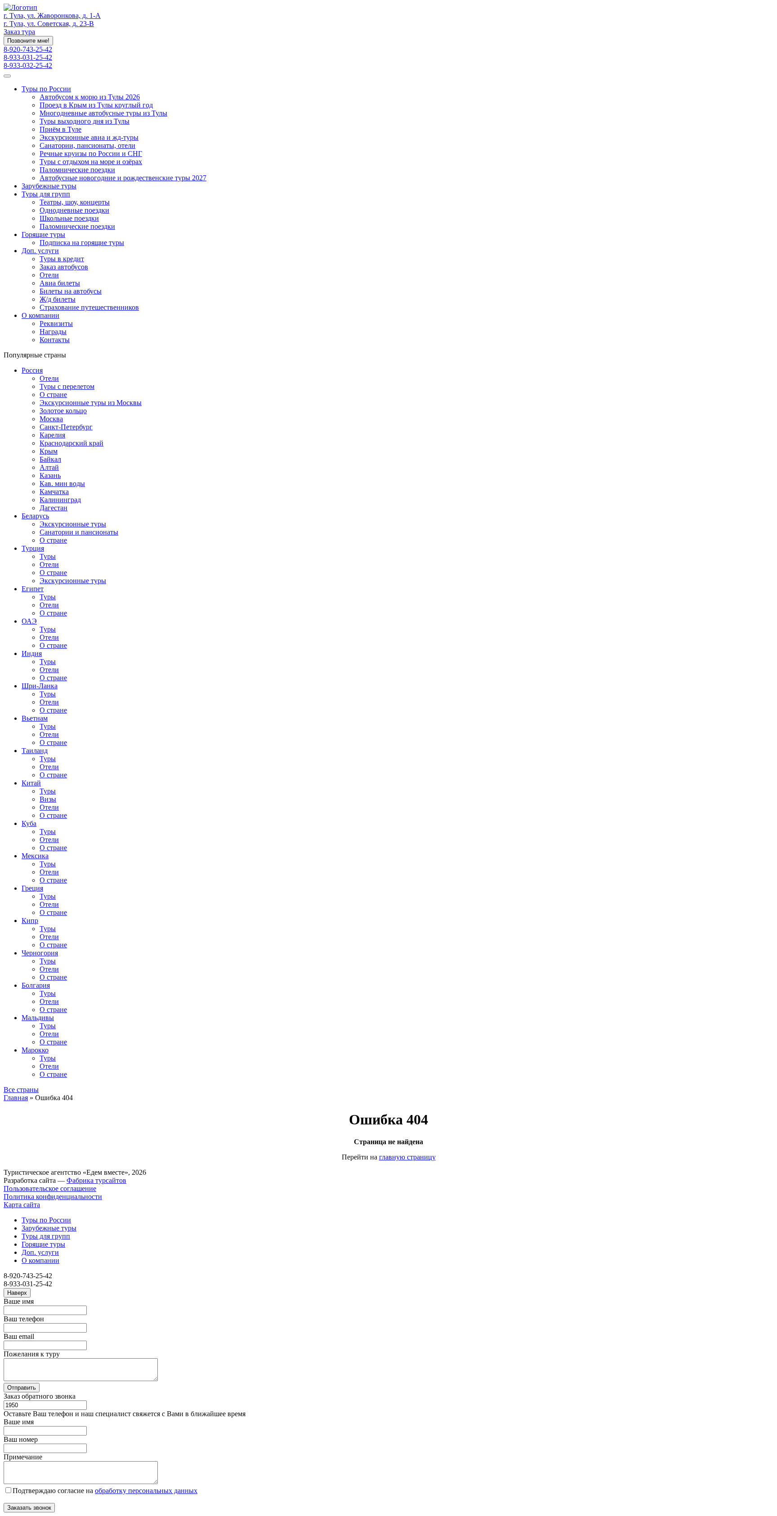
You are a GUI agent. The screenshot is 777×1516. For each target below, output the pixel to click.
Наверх (17, 1292)
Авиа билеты (60, 283)
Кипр (30, 920)
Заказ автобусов (64, 267)
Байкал (50, 459)
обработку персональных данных (146, 1490)
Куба (29, 823)
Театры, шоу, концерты (75, 202)
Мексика (35, 856)
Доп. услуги (40, 250)
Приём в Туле (60, 129)
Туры (48, 556)
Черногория (40, 953)
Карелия (52, 435)
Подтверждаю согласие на (105, 1490)
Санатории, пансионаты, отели (87, 145)
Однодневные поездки (74, 210)
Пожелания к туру (32, 1354)
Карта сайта (22, 1204)
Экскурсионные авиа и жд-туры (89, 137)
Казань (50, 475)
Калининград (60, 500)
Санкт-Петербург (66, 427)
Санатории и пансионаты (79, 532)
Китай (31, 783)
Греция (32, 888)
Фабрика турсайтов (96, 1180)
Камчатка (54, 491)
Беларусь (35, 516)
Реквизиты (56, 323)
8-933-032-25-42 (28, 65)
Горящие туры (43, 234)
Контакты (55, 339)
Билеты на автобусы (71, 291)
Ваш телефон (24, 1319)
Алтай (49, 467)
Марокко (35, 1050)
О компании (40, 315)
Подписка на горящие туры (82, 242)
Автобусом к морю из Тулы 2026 (90, 97)
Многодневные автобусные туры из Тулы (103, 113)
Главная (16, 1097)
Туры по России (46, 89)
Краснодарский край (71, 443)
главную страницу (407, 1157)
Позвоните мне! (28, 40)
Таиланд (35, 750)
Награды (53, 331)
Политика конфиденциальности (53, 1196)
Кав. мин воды (62, 483)
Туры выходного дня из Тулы (85, 121)
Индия (32, 653)
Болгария (36, 985)
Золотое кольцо (63, 411)
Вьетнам (35, 718)
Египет (33, 589)
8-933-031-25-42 (28, 57)
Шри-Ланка (40, 686)
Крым (49, 451)
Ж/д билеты (58, 299)
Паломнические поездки (77, 170)
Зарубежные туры (49, 186)
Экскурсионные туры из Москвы (91, 402)
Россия (32, 370)
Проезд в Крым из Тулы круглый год (96, 105)
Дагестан (53, 508)
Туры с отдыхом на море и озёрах (91, 161)
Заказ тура (19, 32)
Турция (33, 548)
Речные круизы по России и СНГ (91, 153)
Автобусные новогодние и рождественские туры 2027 (123, 178)
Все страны (21, 1089)
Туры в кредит (62, 259)
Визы (48, 799)
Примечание (23, 1457)
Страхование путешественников (89, 307)
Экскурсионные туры (73, 524)
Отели (49, 275)
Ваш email (19, 1336)
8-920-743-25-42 (28, 49)
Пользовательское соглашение (50, 1188)
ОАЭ (29, 621)
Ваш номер (21, 1439)
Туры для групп (46, 194)
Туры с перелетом (67, 386)
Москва (51, 419)
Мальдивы (38, 1017)
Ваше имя (19, 1301)
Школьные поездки (69, 218)
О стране (53, 394)
